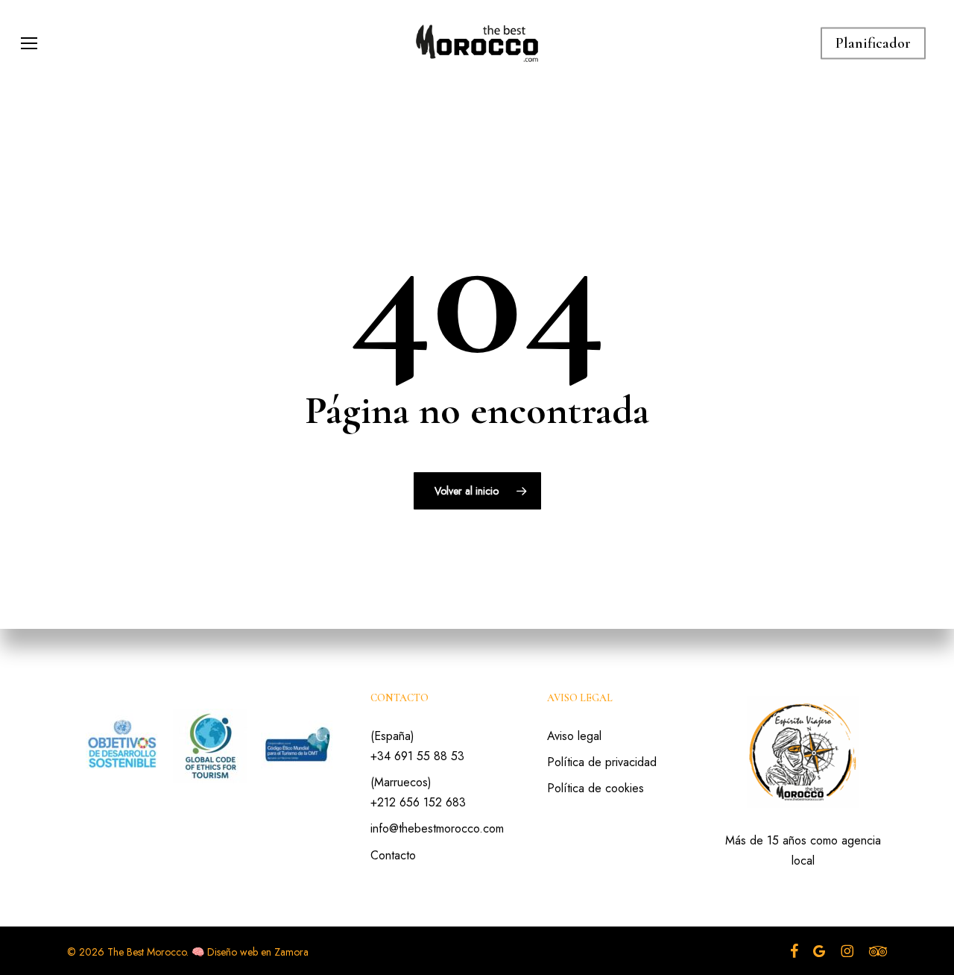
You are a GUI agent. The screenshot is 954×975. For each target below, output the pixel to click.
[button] (29, 43)
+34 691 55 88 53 (417, 756)
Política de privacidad (602, 762)
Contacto (393, 855)
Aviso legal (574, 735)
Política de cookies (595, 788)
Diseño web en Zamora (258, 951)
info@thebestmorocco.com (437, 828)
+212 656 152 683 (418, 802)
